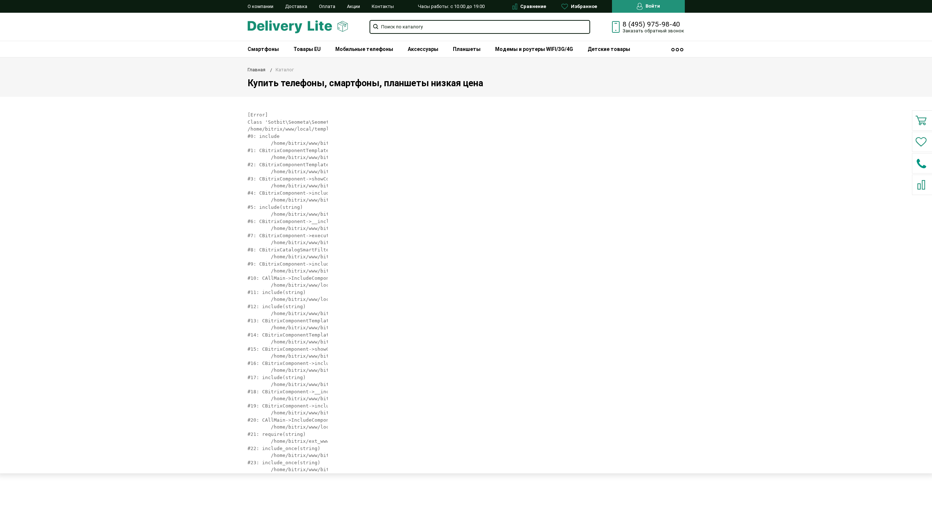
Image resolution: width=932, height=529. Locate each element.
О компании (260, 6)
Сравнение (532, 6)
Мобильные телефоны (364, 49)
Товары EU (307, 49)
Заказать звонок (653, 30)
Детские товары (609, 49)
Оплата (327, 6)
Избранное (583, 6)
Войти (652, 6)
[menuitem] (263, 49)
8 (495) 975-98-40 (651, 24)
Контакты (383, 6)
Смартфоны (263, 49)
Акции (353, 6)
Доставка (296, 6)
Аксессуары (423, 49)
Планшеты (467, 49)
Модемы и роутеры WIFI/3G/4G (534, 49)
